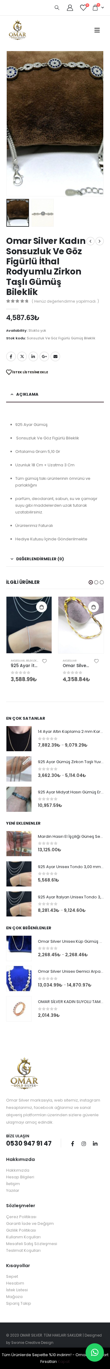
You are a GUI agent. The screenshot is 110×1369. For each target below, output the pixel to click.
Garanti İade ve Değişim (30, 1223)
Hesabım (15, 1283)
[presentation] (13, 123)
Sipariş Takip (18, 1303)
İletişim (13, 1184)
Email (55, 356)
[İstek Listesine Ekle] (44, 660)
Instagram (83, 1143)
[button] (91, 582)
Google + (44, 356)
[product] (29, 625)
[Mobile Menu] (97, 30)
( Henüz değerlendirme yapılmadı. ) (65, 301)
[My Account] (70, 8)
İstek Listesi (17, 1290)
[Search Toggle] (56, 7)
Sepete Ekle (41, 606)
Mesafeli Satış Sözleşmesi (31, 1244)
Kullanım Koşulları (23, 1237)
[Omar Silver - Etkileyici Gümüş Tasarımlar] (17, 30)
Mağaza (14, 1297)
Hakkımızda (17, 1170)
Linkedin (95, 1143)
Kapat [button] (64, 1361)
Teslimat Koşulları (23, 1250)
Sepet (12, 1276)
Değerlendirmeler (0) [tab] (40, 559)
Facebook (11, 356)
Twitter (22, 356)
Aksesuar (18, 660)
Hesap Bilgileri (20, 1177)
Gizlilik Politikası (21, 1230)
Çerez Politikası (21, 1217)
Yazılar (12, 1190)
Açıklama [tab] (27, 394)
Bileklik (31, 660)
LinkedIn (33, 356)
